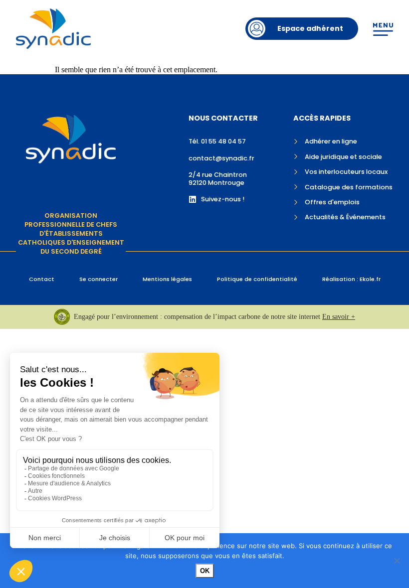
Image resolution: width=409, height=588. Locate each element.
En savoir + (338, 316)
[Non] (397, 561)
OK (204, 571)
